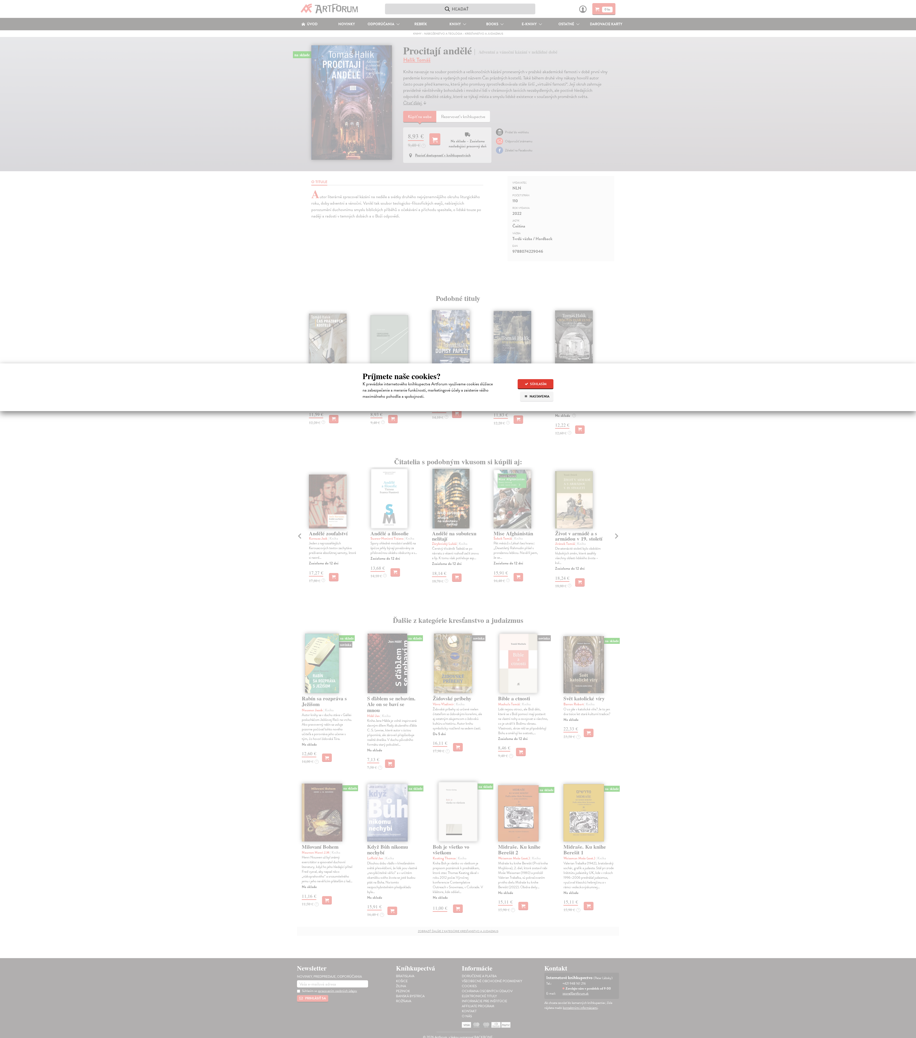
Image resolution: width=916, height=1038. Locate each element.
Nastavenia (539, 396)
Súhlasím (537, 384)
